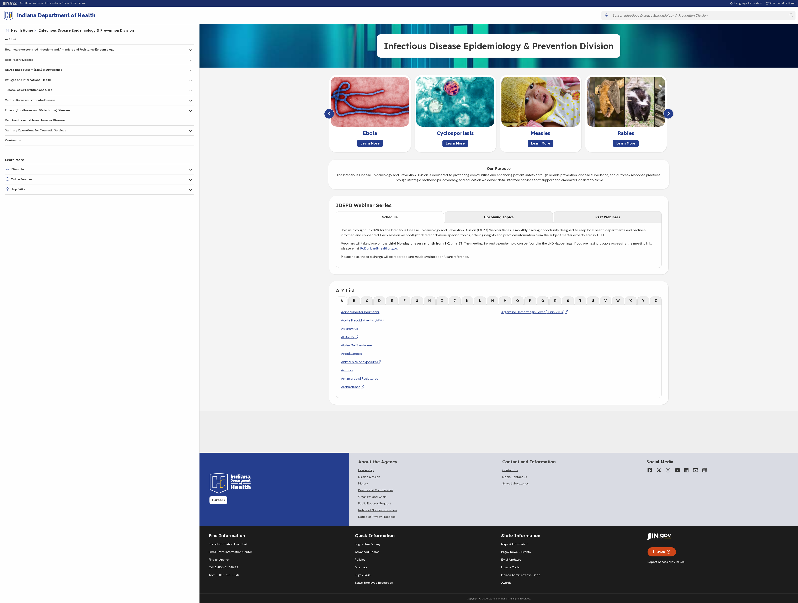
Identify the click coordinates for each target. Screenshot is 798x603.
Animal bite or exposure (359, 362)
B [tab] (354, 301)
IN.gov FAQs (363, 575)
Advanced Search (367, 552)
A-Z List (10, 39)
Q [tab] (542, 301)
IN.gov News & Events (516, 552)
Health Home (22, 30)
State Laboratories (515, 483)
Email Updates (511, 559)
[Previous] (329, 114)
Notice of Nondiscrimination (377, 510)
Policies (360, 559)
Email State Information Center (230, 552)
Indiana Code (510, 567)
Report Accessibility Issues (666, 562)
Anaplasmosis (351, 353)
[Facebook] (650, 470)
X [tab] (630, 301)
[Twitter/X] (659, 470)
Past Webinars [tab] (607, 217)
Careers (218, 500)
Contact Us (13, 140)
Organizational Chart (372, 497)
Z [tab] (656, 301)
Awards (506, 582)
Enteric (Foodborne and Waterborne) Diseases (37, 110)
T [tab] (580, 301)
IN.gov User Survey (368, 544)
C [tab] (367, 301)
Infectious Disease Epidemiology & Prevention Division (86, 30)
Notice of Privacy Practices (376, 517)
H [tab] (429, 301)
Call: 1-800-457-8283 (223, 567)
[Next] (668, 114)
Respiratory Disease (19, 60)
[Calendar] (704, 470)
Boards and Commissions (375, 490)
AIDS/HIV (348, 337)
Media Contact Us (514, 477)
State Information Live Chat (228, 544)
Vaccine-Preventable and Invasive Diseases (35, 120)
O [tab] (517, 301)
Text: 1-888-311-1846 (224, 575)
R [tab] (555, 301)
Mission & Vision (369, 477)
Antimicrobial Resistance (359, 378)
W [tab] (618, 301)
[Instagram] (668, 470)
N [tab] (492, 301)
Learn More (370, 143)
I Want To (17, 169)
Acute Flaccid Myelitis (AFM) (362, 320)
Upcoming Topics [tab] (499, 217)
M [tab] (505, 301)
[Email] (695, 470)
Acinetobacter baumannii (360, 312)
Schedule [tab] (390, 217)
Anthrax (347, 370)
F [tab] (405, 301)
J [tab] (455, 301)
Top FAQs (18, 189)
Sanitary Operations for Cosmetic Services (35, 130)
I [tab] (442, 301)
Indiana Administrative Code (520, 575)
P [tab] (530, 301)
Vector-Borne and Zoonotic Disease (30, 100)
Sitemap (361, 567)
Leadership (366, 470)
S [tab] (568, 301)
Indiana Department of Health (56, 15)
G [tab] (417, 301)
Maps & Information (514, 544)
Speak (661, 552)
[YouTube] (677, 470)
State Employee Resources (374, 582)
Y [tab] (643, 301)
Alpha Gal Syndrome (356, 345)
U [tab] (593, 301)
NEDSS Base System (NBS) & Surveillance (33, 70)
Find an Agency (219, 559)
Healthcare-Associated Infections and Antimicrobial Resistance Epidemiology (59, 49)
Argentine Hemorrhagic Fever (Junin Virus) (532, 312)
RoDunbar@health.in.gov (378, 248)
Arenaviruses (350, 387)
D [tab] (379, 301)
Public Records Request (374, 503)
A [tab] (342, 301)
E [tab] (392, 301)
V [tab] (605, 301)
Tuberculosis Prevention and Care (28, 90)
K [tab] (467, 301)
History (363, 483)
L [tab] (480, 301)
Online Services (21, 179)
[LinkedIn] (686, 470)
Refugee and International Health (28, 80)
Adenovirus (349, 328)
